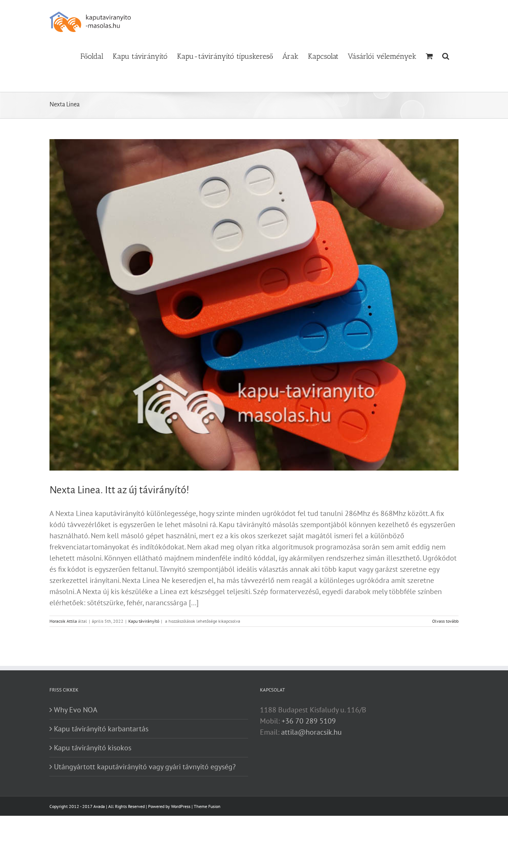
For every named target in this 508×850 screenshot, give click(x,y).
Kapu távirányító (143, 621)
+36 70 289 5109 (309, 721)
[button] (445, 56)
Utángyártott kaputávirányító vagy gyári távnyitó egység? (145, 767)
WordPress (180, 806)
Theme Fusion (207, 806)
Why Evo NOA (75, 710)
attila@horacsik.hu (311, 732)
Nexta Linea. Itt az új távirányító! (119, 489)
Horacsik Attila (63, 621)
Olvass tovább (445, 621)
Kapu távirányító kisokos (92, 748)
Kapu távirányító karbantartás (101, 729)
